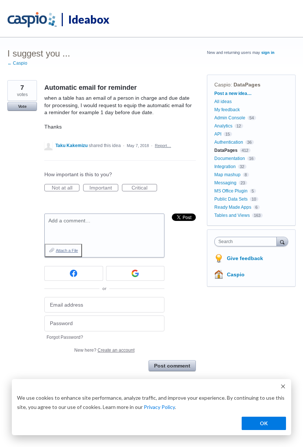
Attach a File (67, 250)
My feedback (227, 109)
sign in (268, 52)
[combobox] (247, 241)
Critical (144, 188)
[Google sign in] (135, 273)
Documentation (229, 158)
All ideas (223, 101)
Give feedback (245, 258)
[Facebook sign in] (73, 273)
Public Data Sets (231, 199)
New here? (104, 350)
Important (103, 188)
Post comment (172, 366)
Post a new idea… (233, 93)
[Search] (282, 241)
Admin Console (229, 117)
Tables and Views (232, 215)
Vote (22, 106)
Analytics (223, 126)
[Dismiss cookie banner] (283, 387)
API (217, 134)
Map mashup (227, 174)
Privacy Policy (159, 407)
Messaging (225, 182)
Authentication (228, 142)
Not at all (65, 188)
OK (264, 423)
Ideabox (88, 19)
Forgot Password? (65, 337)
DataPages (247, 85)
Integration (225, 166)
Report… (163, 145)
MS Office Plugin (231, 191)
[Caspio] (32, 20)
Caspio (222, 85)
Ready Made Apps (232, 207)
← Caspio (17, 63)
